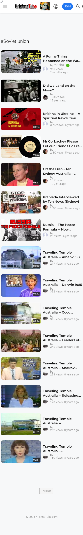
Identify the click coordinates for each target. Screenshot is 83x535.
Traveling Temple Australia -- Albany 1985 (62, 255)
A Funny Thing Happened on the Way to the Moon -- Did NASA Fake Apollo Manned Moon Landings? (61, 59)
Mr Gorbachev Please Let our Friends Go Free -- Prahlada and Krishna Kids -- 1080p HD (62, 144)
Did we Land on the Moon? (59, 88)
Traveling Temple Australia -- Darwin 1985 (62, 282)
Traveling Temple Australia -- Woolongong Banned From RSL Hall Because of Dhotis (62, 449)
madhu (59, 65)
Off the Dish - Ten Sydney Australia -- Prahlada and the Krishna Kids (58, 172)
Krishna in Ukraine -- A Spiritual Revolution (61, 116)
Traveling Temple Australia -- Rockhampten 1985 (59, 422)
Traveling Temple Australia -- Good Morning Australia (58, 311)
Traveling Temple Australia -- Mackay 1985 (59, 366)
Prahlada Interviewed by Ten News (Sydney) (61, 199)
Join (67, 6)
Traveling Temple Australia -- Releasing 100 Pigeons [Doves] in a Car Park (61, 394)
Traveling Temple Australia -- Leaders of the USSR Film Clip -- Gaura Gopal (61, 339)
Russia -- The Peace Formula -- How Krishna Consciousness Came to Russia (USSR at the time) (62, 228)
